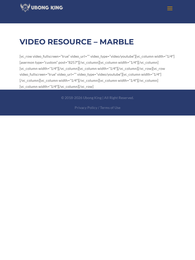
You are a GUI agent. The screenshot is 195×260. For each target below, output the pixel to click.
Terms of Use (110, 107)
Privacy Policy (86, 107)
